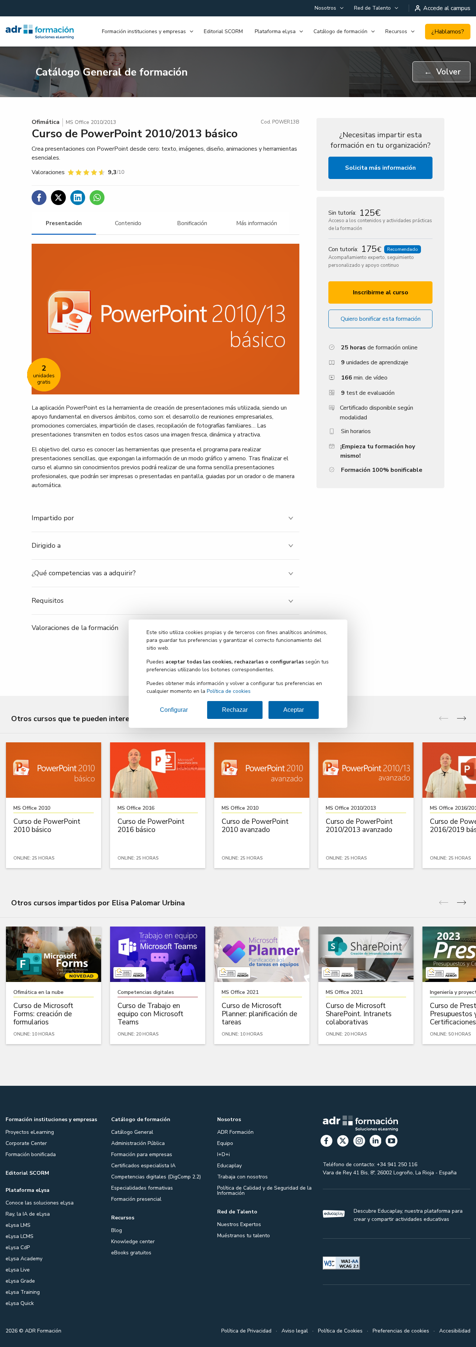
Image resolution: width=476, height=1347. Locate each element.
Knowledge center (133, 1241)
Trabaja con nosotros (242, 1176)
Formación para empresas (141, 1154)
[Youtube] (392, 1142)
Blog (116, 1230)
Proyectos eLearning (30, 1132)
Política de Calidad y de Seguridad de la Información (264, 1190)
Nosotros (325, 8)
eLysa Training (23, 1292)
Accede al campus (446, 8)
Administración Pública (138, 1143)
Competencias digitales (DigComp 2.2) (156, 1176)
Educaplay (229, 1165)
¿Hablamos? (447, 32)
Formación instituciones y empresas (144, 31)
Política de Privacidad (246, 1330)
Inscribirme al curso (380, 292)
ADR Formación (235, 1132)
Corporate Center (26, 1143)
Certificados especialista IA (143, 1165)
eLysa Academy (24, 1258)
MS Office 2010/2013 (91, 122)
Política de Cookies (340, 1330)
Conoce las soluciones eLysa (40, 1202)
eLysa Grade (20, 1280)
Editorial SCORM (223, 31)
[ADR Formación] (40, 31)
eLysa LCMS (19, 1236)
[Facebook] (326, 1142)
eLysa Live (18, 1269)
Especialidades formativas (142, 1187)
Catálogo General (132, 1132)
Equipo (225, 1143)
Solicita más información (380, 168)
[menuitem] (328, 8)
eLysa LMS (18, 1225)
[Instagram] (359, 1142)
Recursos (396, 31)
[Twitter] (343, 1142)
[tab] (64, 223)
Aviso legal (295, 1330)
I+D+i (223, 1154)
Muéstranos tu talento (243, 1235)
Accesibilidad (454, 1330)
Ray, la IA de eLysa (28, 1214)
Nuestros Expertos (239, 1224)
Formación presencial (136, 1199)
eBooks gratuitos (131, 1252)
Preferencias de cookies (401, 1330)
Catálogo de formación (340, 31)
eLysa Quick (20, 1303)
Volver (442, 71)
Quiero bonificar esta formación (381, 319)
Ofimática (46, 122)
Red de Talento (372, 8)
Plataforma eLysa (275, 31)
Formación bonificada (31, 1154)
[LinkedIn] (376, 1142)
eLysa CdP (18, 1247)
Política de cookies (229, 691)
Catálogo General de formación (111, 72)
